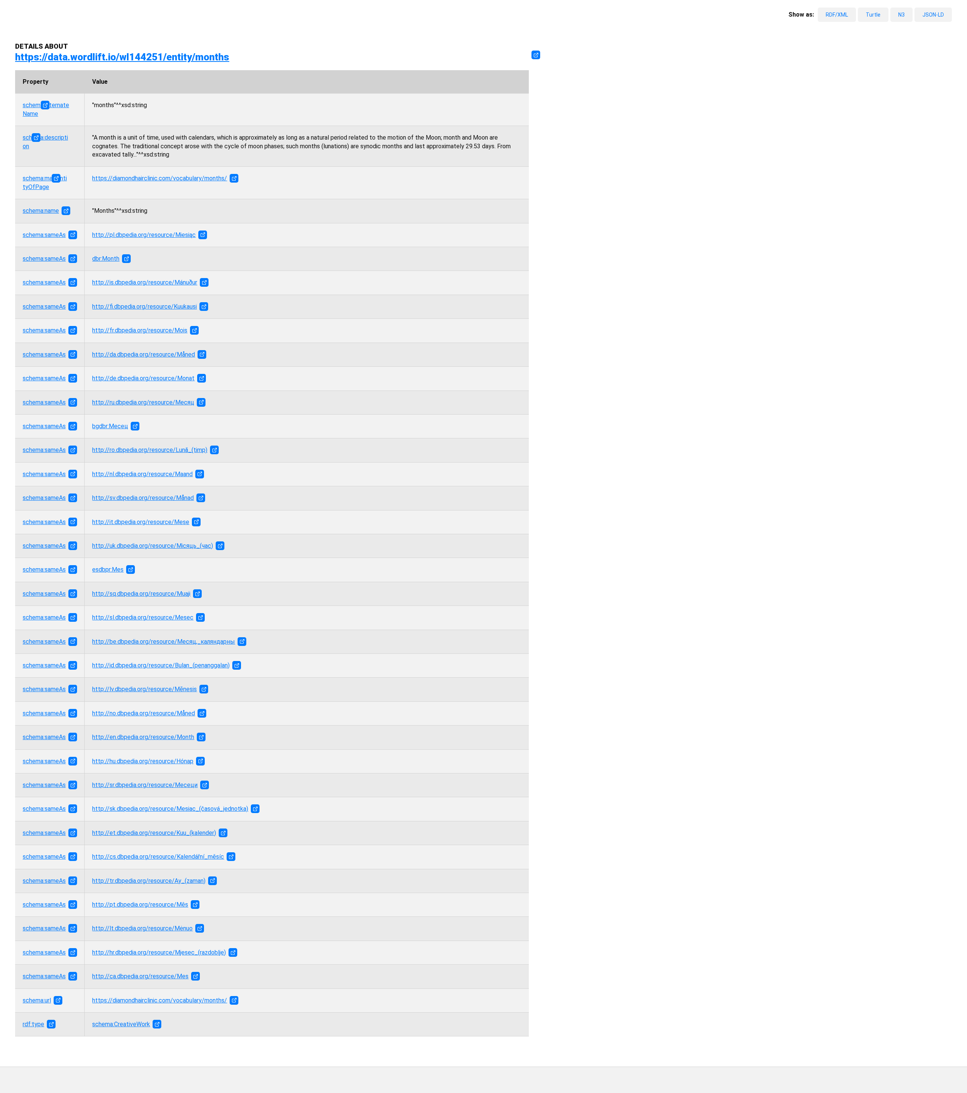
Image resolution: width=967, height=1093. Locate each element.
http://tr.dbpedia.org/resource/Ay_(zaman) (148, 880)
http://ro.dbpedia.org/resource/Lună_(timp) (149, 449)
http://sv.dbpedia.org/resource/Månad (143, 497)
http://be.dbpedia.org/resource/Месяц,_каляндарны (163, 641)
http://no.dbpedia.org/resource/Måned (143, 713)
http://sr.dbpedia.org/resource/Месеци (145, 785)
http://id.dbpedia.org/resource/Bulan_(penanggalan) (161, 665)
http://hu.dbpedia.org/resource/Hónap (142, 761)
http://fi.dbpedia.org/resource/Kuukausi (144, 306)
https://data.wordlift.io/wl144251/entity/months (122, 57)
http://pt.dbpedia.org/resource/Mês (140, 904)
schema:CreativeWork (121, 1024)
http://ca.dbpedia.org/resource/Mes (140, 976)
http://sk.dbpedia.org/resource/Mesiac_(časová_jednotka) (170, 808)
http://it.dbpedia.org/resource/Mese (140, 522)
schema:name (41, 210)
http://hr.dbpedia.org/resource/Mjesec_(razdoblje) (159, 952)
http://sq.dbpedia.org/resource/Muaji (141, 593)
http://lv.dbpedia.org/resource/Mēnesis (144, 689)
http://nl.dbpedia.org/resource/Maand (142, 474)
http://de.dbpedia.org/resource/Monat (143, 378)
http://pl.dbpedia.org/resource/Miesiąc (144, 234)
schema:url (37, 1000)
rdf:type (33, 1024)
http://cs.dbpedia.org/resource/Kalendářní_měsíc (158, 856)
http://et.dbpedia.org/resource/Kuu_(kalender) (154, 832)
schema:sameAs (44, 234)
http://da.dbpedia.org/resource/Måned (143, 354)
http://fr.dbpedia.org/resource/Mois (139, 330)
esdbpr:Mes (108, 569)
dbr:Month (105, 258)
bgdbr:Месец (110, 426)
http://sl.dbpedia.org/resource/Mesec (142, 617)
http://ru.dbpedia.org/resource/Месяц (143, 402)
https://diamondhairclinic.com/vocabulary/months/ (159, 178)
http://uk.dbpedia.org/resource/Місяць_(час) (152, 545)
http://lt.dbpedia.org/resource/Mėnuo (142, 928)
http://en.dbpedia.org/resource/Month (143, 737)
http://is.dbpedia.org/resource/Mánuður (144, 282)
